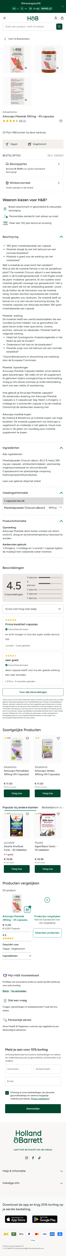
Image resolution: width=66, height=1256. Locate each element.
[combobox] (29, 27)
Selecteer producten (47, 932)
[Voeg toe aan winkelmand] (27, 909)
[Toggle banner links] (63, 6)
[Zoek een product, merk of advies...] (59, 27)
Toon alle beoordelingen (33, 692)
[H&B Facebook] (33, 1158)
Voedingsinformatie (15, 493)
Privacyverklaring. (40, 1098)
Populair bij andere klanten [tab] (20, 807)
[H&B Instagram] (27, 1158)
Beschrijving (10, 237)
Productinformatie (14, 521)
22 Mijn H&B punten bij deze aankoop (24, 132)
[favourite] (27, 738)
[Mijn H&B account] (56, 18)
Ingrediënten (11, 448)
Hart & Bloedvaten (19, 38)
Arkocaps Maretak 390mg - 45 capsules (15, 918)
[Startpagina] (33, 18)
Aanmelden (33, 1108)
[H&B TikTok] (39, 1158)
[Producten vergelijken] (47, 900)
